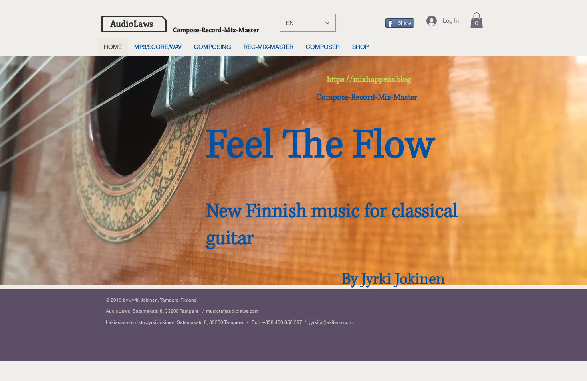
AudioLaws (131, 23)
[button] (476, 20)
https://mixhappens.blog (369, 79)
